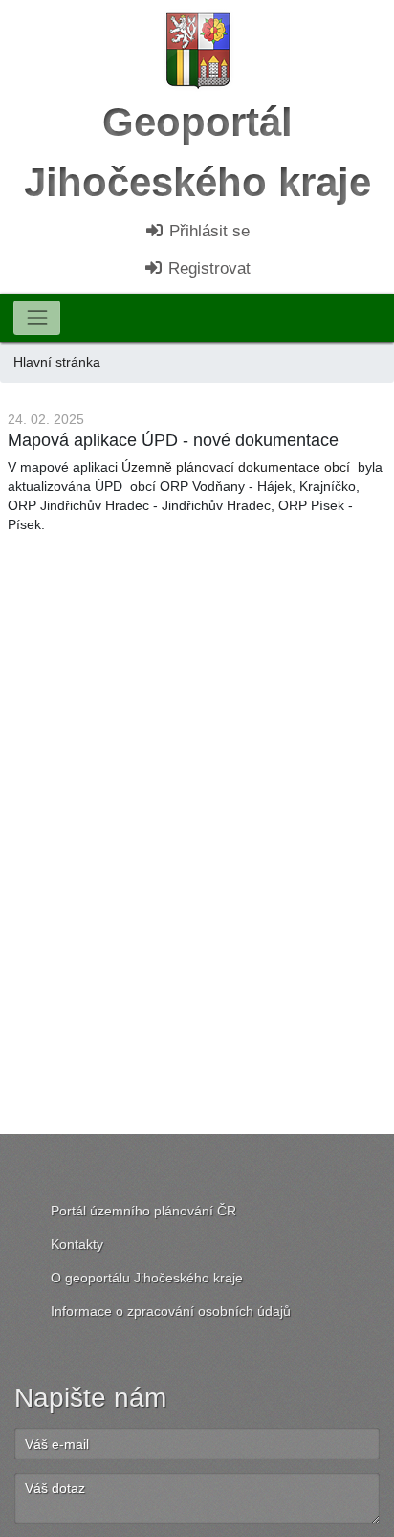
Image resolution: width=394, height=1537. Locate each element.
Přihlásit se (207, 231)
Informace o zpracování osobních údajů (171, 1311)
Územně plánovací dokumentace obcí (235, 467)
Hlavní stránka (56, 361)
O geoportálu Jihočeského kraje (147, 1277)
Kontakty (77, 1244)
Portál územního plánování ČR (143, 1210)
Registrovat (207, 268)
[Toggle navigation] (36, 317)
